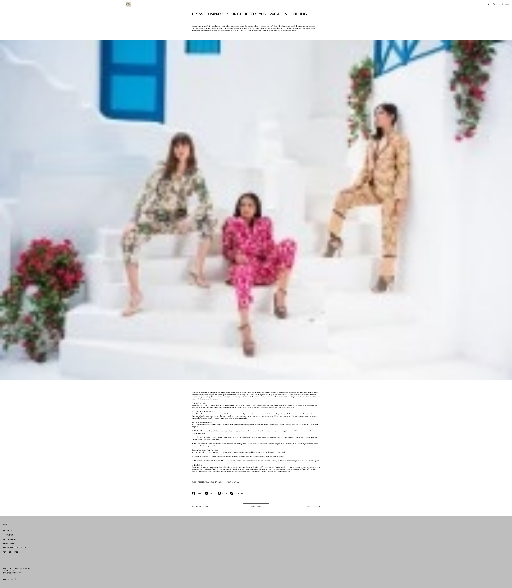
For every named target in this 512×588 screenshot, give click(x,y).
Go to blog (256, 506)
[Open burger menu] (507, 4)
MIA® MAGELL (25, 569)
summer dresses (217, 482)
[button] (488, 4)
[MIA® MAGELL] (128, 4)
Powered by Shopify (12, 573)
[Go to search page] (488, 4)
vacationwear (232, 482)
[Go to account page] (494, 4)
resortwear (203, 482)
